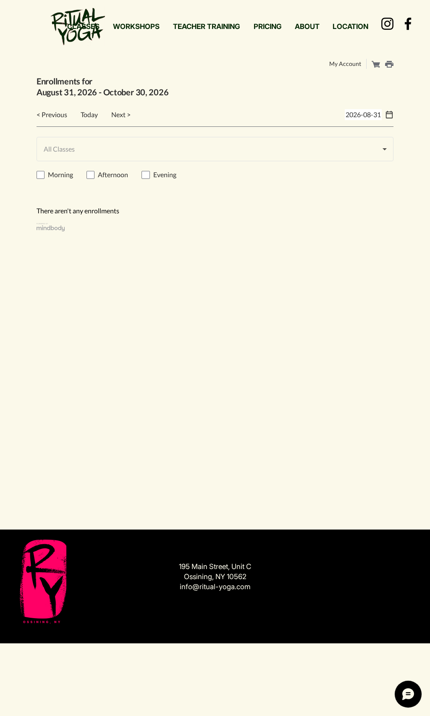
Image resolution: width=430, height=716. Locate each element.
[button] (83, 26)
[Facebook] (408, 24)
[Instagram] (387, 24)
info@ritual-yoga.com (215, 586)
